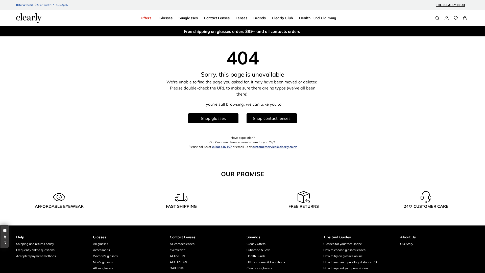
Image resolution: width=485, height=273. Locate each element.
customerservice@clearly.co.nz (274, 147)
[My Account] (447, 18)
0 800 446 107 (222, 147)
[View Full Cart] (465, 18)
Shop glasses (213, 118)
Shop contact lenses (271, 118)
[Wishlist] (456, 18)
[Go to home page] (28, 18)
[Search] (437, 18)
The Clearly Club (450, 5)
